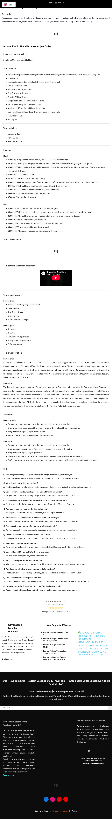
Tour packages (17, 680)
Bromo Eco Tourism (56, 2)
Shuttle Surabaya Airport (96, 680)
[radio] (50, 608)
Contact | (54, 684)
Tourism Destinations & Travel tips (46, 680)
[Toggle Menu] (107, 4)
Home (4, 680)
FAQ (61, 684)
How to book (74, 680)
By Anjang (73, 811)
